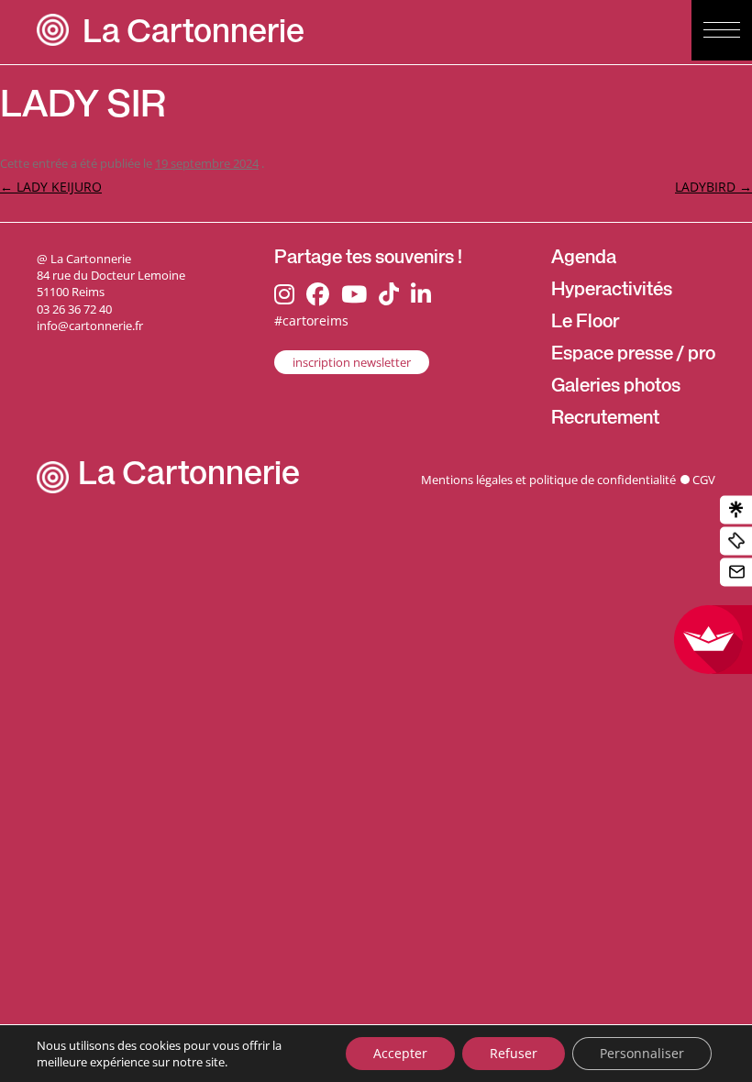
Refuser (513, 1053)
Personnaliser (642, 1053)
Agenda (583, 259)
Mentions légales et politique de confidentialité (548, 479)
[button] (721, 30)
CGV (703, 479)
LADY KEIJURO (51, 186)
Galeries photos (615, 388)
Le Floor (585, 324)
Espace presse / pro (633, 356)
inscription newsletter (352, 362)
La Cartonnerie (193, 35)
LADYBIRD (713, 186)
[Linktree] (736, 510)
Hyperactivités (611, 291)
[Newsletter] (736, 572)
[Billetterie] (736, 541)
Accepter (400, 1053)
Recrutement (605, 420)
